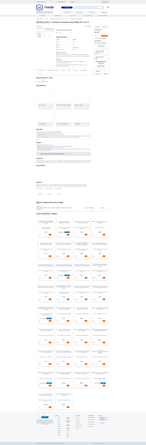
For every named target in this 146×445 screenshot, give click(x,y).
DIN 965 (74, 39)
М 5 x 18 (105, 26)
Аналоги (39, 73)
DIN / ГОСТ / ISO (78, 424)
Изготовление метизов (92, 417)
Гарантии (75, 70)
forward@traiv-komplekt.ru (67, 146)
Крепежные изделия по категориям (56, 18)
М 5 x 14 (97, 26)
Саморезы (59, 428)
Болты (59, 419)
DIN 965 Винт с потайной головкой (76, 18)
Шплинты (68, 435)
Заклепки (59, 430)
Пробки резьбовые (68, 425)
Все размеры (83, 70)
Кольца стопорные (68, 428)
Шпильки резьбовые (68, 418)
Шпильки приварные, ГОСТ (68, 421)
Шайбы (59, 424)
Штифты (67, 430)
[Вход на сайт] (97, 2)
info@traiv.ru (102, 420)
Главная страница (39, 18)
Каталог (46, 18)
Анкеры (59, 432)
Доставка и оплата (79, 426)
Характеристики (41, 70)
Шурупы (59, 426)
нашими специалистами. (82, 186)
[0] (107, 7)
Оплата (69, 70)
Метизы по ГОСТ (91, 426)
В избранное (39, 26)
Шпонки (67, 437)
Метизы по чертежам (91, 424)
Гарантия (77, 428)
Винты (66, 18)
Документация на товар (52, 70)
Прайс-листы (78, 419)
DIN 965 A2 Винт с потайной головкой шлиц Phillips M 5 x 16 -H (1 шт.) (57, 207)
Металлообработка (91, 419)
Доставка (63, 70)
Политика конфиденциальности (97, 443)
